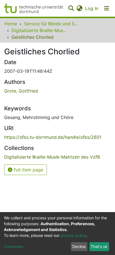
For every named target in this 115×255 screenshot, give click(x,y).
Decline (79, 246)
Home (10, 23)
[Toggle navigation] (106, 8)
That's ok (99, 246)
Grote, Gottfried (21, 91)
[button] (79, 8)
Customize (13, 246)
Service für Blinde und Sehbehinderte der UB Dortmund (52, 23)
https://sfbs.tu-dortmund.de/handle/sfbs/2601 (52, 137)
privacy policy (73, 235)
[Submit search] (71, 8)
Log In (92, 8)
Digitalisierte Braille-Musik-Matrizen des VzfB (39, 30)
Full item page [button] (27, 170)
